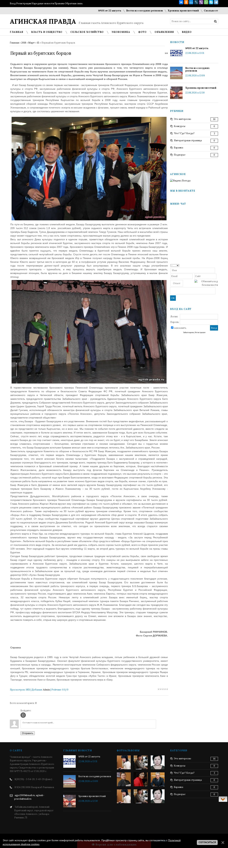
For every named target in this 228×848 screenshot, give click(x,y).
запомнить (180, 327)
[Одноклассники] (186, 2)
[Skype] (211, 2)
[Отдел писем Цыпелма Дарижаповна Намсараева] (158, 762)
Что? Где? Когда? (184, 133)
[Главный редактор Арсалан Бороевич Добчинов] (158, 779)
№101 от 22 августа (91, 10)
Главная (14, 42)
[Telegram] (216, 2)
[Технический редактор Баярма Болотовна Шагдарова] (124, 762)
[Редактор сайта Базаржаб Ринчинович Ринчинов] (124, 779)
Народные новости (43, 3)
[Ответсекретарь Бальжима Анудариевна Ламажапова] (141, 779)
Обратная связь (74, 3)
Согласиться (207, 842)
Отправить (27, 733)
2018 (23, 42)
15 (38, 42)
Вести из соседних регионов (126, 10)
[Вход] (23, 715)
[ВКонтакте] (181, 2)
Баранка (178, 147)
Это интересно (182, 119)
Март (31, 42)
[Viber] (201, 2)
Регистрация (23, 3)
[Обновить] (217, 265)
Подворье (179, 154)
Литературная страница (188, 140)
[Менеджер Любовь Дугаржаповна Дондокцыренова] (141, 762)
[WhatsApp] (206, 2)
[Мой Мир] (191, 2)
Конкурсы (179, 126)
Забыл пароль (188, 332)
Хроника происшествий (165, 10)
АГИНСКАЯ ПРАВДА (43, 21)
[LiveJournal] (196, 2)
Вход (13, 3)
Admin (46, 689)
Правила (59, 3)
